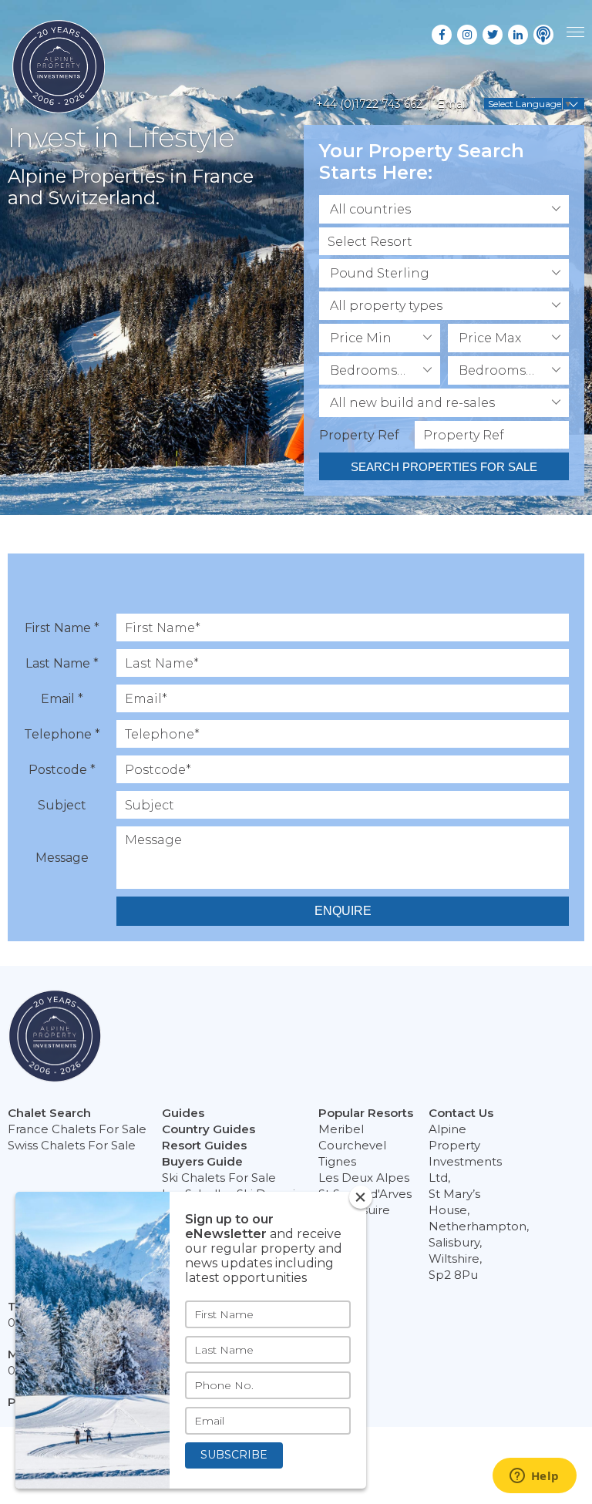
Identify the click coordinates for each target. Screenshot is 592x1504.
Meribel (341, 1129)
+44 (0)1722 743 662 (369, 104)
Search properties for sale (444, 466)
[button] (444, 209)
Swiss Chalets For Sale (72, 1145)
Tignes (337, 1161)
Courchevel (352, 1145)
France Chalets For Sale (77, 1129)
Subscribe (233, 1455)
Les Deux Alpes (363, 1177)
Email (452, 104)
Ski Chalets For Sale (219, 1177)
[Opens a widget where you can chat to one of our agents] (534, 1477)
